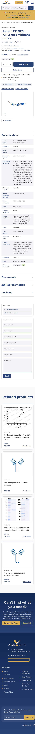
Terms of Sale (8, 692)
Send (7, 376)
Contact (19, 3)
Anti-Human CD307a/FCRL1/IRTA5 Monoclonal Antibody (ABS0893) (17, 529)
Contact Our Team (11, 623)
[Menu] (32, 3)
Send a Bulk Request (7, 88)
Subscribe (29, 717)
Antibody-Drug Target (13, 22)
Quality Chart (16, 42)
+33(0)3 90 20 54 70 (18, 655)
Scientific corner (9, 682)
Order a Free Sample (21, 88)
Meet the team (9, 678)
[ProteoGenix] (6, 3)
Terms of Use (26, 680)
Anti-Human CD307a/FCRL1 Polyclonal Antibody (14, 574)
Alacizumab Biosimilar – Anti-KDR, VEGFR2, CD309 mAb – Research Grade (17, 437)
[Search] (31, 8)
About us (7, 675)
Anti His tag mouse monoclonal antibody (16, 484)
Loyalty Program (27, 689)
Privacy (6, 689)
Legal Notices (26, 677)
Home (3, 22)
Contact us (18, 660)
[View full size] (4, 114)
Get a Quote (17, 70)
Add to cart (23, 64)
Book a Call (27, 623)
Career (6, 685)
